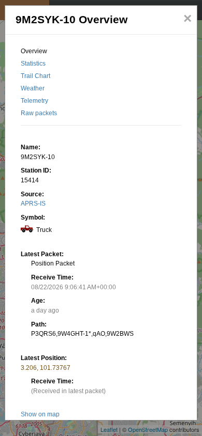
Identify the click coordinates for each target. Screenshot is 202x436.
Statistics (33, 63)
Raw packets (39, 113)
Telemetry (34, 100)
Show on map (40, 414)
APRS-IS (33, 203)
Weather (33, 88)
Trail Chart (35, 76)
